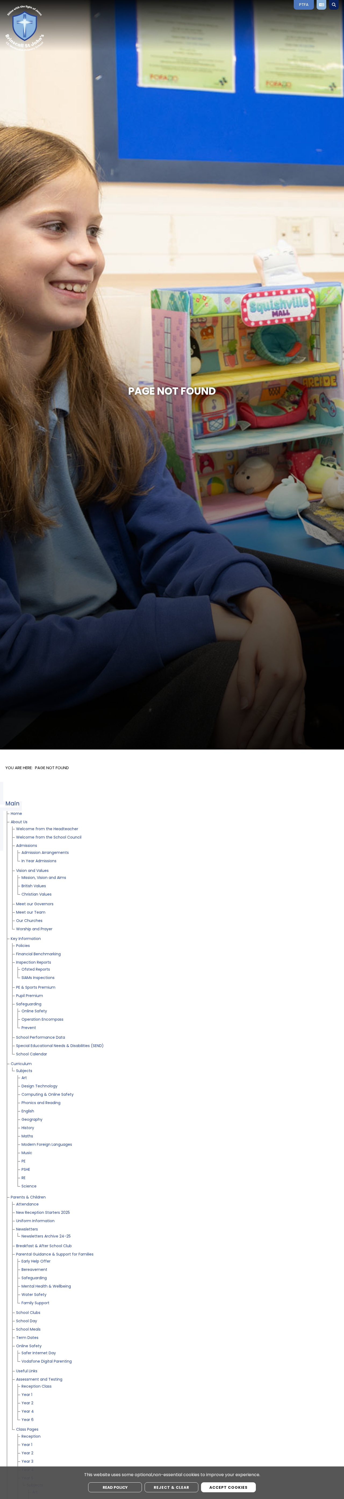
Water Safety (34, 1295)
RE (24, 1178)
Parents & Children (28, 1197)
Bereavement (34, 1270)
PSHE (26, 1170)
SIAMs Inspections (38, 978)
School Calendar (31, 1054)
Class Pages (27, 1430)
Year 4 (28, 1412)
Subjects (24, 1071)
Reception (31, 1437)
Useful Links (26, 1371)
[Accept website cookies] (228, 1487)
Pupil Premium (29, 996)
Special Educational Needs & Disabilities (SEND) (60, 1046)
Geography (32, 1120)
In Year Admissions (39, 861)
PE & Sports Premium (35, 988)
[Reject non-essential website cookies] (171, 1487)
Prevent (29, 1028)
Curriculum (21, 1064)
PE (24, 1161)
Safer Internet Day (39, 1353)
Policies (23, 946)
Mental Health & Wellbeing (46, 1287)
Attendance (27, 1204)
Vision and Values (32, 871)
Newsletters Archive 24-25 (46, 1236)
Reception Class (37, 1387)
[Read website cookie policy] (115, 1487)
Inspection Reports (33, 963)
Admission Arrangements (45, 853)
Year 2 (27, 1403)
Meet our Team (30, 913)
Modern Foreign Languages (47, 1145)
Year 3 (27, 1462)
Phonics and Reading (41, 1103)
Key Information (26, 939)
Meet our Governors (34, 904)
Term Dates (27, 1338)
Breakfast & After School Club (44, 1246)
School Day (26, 1321)
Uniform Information (35, 1221)
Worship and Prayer (34, 929)
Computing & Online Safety (48, 1095)
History (28, 1128)
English (28, 1111)
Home (16, 814)
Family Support (35, 1303)
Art (24, 1078)
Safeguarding (28, 1004)
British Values (34, 886)
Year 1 (27, 1395)
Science (29, 1186)
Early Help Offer (36, 1261)
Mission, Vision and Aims (44, 878)
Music (27, 1153)
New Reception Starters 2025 (43, 1213)
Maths (27, 1136)
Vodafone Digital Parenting (47, 1362)
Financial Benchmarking (38, 954)
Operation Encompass (42, 1020)
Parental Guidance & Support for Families (55, 1254)
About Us (19, 822)
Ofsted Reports (36, 970)
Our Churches (29, 921)
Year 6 (28, 1420)
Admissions (26, 846)
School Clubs (28, 1313)
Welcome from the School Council (48, 838)
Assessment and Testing (39, 1380)
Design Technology (40, 1086)
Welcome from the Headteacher (47, 829)
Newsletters (27, 1229)
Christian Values (37, 895)
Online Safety (34, 1011)
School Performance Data (40, 1038)
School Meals (28, 1330)
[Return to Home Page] (44, 28)
